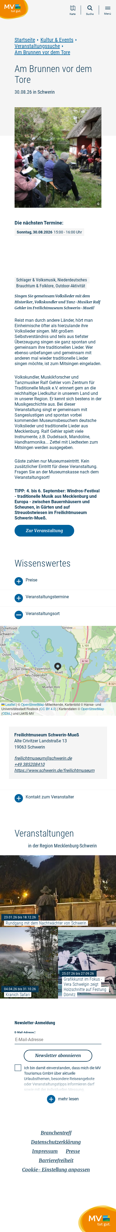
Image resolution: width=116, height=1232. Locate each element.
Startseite (25, 40)
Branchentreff (56, 1133)
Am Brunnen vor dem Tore (42, 52)
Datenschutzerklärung (56, 1142)
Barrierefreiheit (56, 1160)
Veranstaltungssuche (37, 46)
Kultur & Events (56, 40)
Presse (73, 1151)
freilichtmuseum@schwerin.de (43, 758)
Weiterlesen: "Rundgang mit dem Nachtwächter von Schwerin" (58, 891)
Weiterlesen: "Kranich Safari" (29, 963)
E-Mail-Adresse (25, 1032)
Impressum (45, 1151)
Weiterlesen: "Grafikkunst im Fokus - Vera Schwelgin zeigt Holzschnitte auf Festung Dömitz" (87, 963)
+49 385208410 (29, 764)
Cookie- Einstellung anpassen (56, 1169)
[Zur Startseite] (15, 10)
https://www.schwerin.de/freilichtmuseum (54, 770)
